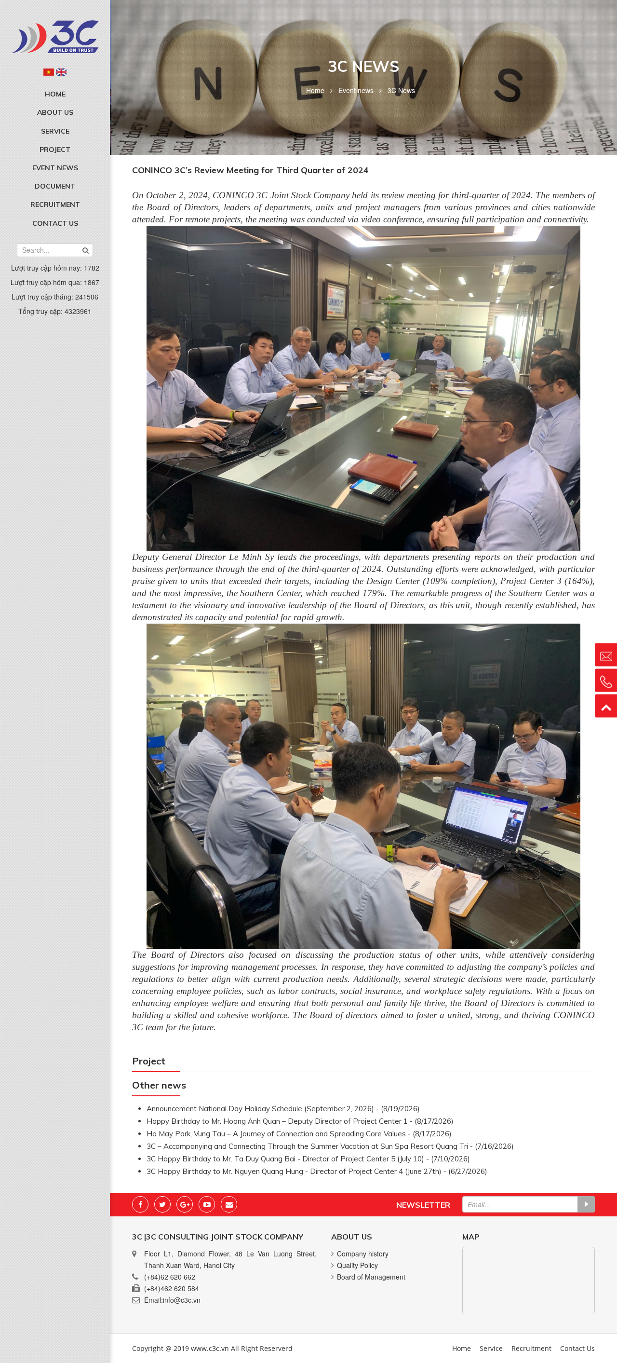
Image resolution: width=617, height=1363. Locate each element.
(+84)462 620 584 (171, 1288)
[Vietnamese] (48, 72)
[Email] (229, 1204)
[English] (61, 72)
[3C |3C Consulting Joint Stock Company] (55, 36)
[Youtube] (207, 1204)
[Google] (184, 1204)
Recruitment (55, 204)
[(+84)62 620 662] (606, 680)
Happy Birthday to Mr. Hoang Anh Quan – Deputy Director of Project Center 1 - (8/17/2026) (300, 1121)
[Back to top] (606, 706)
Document (55, 186)
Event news (55, 168)
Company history (363, 1253)
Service (55, 131)
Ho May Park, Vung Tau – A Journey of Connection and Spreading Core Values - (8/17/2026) (299, 1133)
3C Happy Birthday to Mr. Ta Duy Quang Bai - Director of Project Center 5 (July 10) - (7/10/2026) (308, 1158)
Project (55, 149)
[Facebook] (140, 1204)
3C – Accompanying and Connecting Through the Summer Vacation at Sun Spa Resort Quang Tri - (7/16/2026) (330, 1146)
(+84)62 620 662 (169, 1276)
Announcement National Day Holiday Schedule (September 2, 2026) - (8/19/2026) (283, 1108)
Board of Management (371, 1276)
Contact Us (55, 223)
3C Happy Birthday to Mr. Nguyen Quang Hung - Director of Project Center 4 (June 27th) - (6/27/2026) (317, 1171)
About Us (55, 112)
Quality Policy (357, 1265)
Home (55, 94)
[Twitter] (162, 1204)
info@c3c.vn (182, 1300)
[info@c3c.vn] (606, 655)
